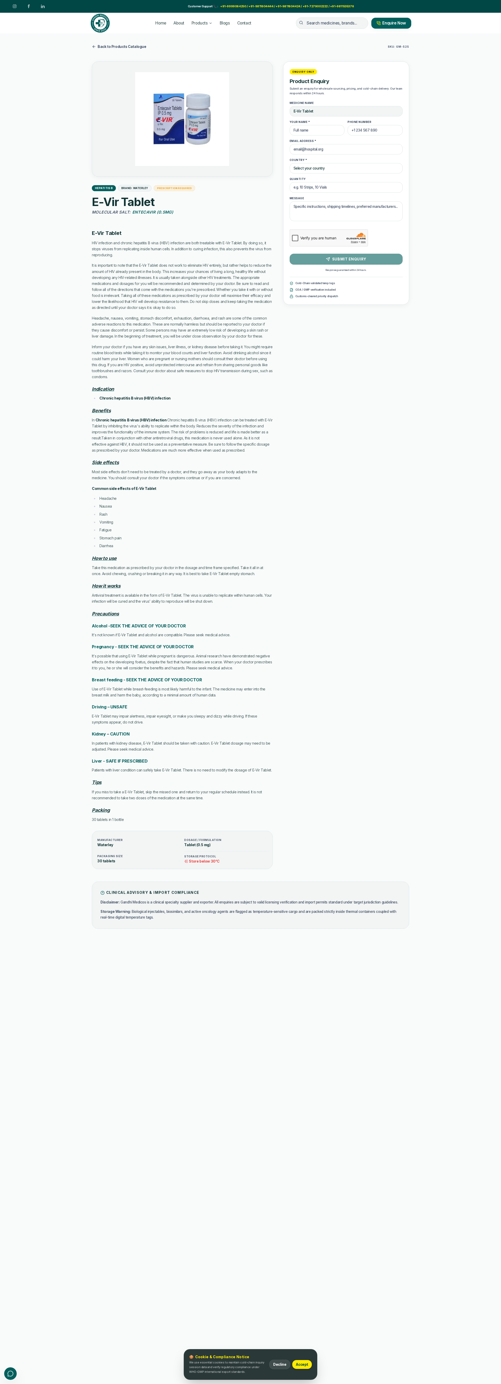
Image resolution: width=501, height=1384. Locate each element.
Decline (279, 1364)
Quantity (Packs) (294, 694)
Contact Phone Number (189, 673)
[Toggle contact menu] (10, 1373)
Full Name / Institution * (188, 652)
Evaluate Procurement (305, 779)
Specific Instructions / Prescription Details (205, 714)
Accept (302, 1364)
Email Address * (266, 652)
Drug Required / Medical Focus (195, 694)
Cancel (260, 779)
